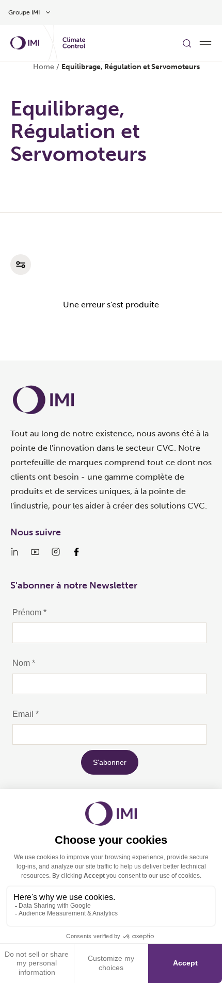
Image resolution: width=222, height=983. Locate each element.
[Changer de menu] (205, 43)
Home (43, 66)
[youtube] (35, 552)
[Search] (187, 43)
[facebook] (76, 552)
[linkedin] (14, 552)
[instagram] (56, 552)
